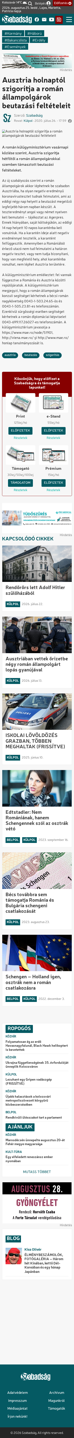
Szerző (19, 115)
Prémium (53, 469)
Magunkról (56, 1401)
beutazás (30, 355)
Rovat (18, 121)
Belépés (40, 3)
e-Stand (53, 416)
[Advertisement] (37, 1322)
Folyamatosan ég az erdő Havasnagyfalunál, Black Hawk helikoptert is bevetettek (37, 1046)
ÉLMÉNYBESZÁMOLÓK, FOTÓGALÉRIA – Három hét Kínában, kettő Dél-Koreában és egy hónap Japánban (43, 1263)
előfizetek (20, 430)
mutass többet (37, 1172)
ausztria (10, 355)
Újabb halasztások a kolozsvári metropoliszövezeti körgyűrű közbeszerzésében (28, 1100)
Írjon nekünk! (17, 1416)
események (16, 46)
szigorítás (52, 355)
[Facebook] (36, 20)
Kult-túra (14, 1152)
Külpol (28, 121)
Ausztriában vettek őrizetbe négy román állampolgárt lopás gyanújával (37, 665)
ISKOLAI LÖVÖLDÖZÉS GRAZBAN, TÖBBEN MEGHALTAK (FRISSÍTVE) (35, 741)
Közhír (11, 1036)
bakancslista (17, 40)
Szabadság (34, 115)
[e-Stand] (59, 20)
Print (20, 416)
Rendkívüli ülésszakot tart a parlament (34, 1117)
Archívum (56, 1393)
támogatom (20, 483)
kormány (14, 33)
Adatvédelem (17, 1393)
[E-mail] (44, 20)
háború (36, 33)
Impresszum (17, 1401)
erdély (40, 40)
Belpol (13, 840)
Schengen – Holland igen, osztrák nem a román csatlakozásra (33, 983)
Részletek (20, 438)
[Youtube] (51, 20)
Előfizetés (61, 3)
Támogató (20, 469)
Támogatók (56, 1408)
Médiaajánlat (17, 1408)
